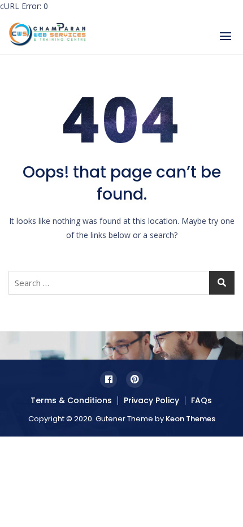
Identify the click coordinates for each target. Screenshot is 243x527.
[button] (225, 36)
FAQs (201, 400)
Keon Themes (190, 418)
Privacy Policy (151, 400)
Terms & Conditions (71, 400)
